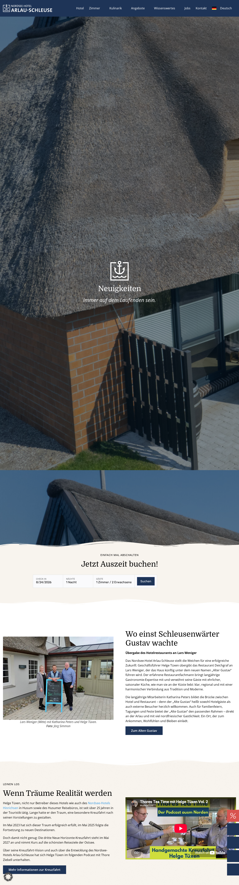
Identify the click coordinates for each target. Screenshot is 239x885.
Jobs (187, 8)
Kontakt (201, 8)
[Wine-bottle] (233, 856)
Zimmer (94, 8)
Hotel (80, 8)
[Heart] (233, 869)
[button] (8, 877)
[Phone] (233, 829)
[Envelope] (233, 843)
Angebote (138, 8)
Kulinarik (115, 8)
